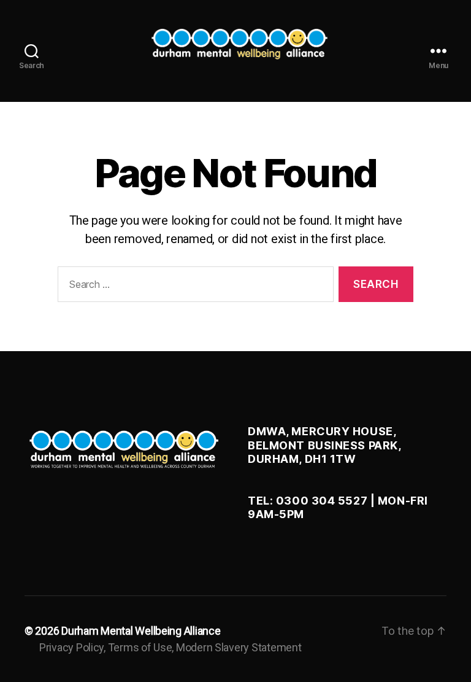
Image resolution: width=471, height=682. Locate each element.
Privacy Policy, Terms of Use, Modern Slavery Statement (170, 647)
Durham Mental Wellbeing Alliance (140, 630)
